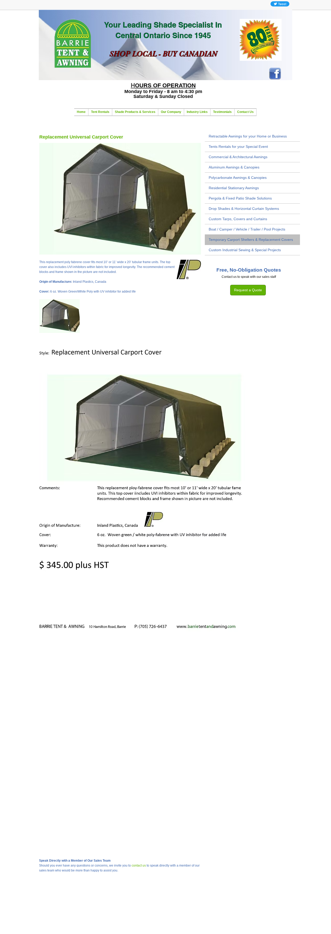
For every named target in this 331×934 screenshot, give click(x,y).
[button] (59, 316)
